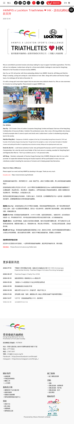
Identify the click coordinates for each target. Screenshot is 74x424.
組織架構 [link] (7, 376)
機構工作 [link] (7, 381)
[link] (71, 10)
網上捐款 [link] (7, 406)
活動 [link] (49, 380)
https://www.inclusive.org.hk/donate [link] (22, 175)
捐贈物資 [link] (7, 408)
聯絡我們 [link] (51, 396)
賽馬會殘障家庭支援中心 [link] (12, 397)
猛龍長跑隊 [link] (8, 392)
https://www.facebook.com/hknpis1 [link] (24, 356)
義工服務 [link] (51, 373)
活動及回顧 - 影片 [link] (54, 390)
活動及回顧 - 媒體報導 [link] (56, 385)
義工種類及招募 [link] (54, 376)
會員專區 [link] (52, 392)
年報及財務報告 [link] (9, 378)
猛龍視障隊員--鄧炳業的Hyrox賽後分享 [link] (28, 278)
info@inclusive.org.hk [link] (15, 354)
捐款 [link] (5, 401)
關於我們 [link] (7, 373)
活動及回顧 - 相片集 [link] (55, 388)
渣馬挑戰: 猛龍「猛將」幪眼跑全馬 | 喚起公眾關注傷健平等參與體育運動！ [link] (39, 294)
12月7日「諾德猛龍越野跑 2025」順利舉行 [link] (29, 298)
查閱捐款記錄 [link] (8, 411)
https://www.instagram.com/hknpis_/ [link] (25, 359)
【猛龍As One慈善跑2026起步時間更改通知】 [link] (30, 282)
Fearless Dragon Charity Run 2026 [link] (27, 274)
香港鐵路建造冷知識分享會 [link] (23, 286)
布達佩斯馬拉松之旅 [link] (21, 302)
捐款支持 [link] (56, 3)
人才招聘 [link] (7, 383)
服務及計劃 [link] (8, 387)
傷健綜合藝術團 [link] (9, 394)
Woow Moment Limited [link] (41, 417)
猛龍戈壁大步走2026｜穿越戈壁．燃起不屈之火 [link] (30, 290)
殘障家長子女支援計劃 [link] (11, 390)
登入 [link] (9, 3)
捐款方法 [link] (7, 404)
